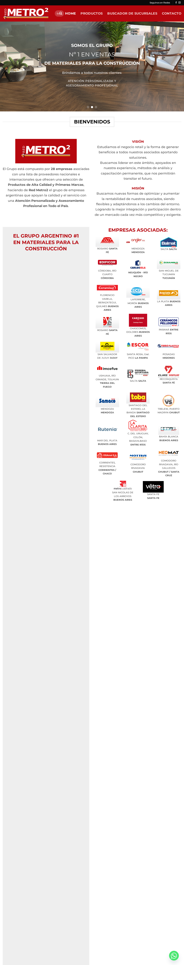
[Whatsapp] (174, 956)
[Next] (175, 66)
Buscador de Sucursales (132, 13)
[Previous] (8, 66)
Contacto (171, 13)
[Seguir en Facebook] (176, 2)
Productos (91, 13)
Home (70, 13)
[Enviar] (61, 13)
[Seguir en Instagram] (179, 2)
